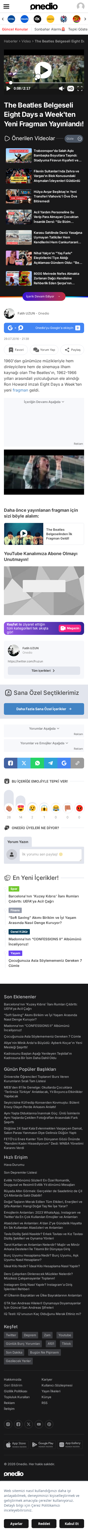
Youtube (64, 1335)
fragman (20, 390)
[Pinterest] (49, 1424)
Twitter (11, 1335)
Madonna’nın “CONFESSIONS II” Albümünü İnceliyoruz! (45, 941)
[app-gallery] (70, 1444)
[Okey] (37, 19)
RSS (44, 1403)
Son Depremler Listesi (20, 1172)
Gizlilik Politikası (15, 1391)
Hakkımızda (12, 1379)
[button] (71, 88)
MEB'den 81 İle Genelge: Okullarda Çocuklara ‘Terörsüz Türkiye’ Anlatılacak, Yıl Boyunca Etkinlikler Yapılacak (43, 1091)
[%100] (50, 19)
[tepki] (9, 808)
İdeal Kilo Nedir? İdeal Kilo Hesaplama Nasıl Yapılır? (42, 1266)
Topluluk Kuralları (17, 1397)
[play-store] (43, 1444)
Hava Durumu (14, 1165)
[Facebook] (18, 1424)
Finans (15, 910)
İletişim (9, 1409)
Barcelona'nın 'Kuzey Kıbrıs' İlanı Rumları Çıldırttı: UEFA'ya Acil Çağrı (44, 898)
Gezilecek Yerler (18, 1361)
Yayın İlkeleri (51, 1391)
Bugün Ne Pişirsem (44, 1352)
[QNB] (63, 19)
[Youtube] (39, 1424)
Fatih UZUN (33, 313)
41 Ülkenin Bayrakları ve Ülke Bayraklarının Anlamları (43, 1295)
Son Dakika (14, 1352)
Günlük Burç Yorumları (23, 1343)
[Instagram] (8, 1424)
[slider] (44, 82)
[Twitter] (28, 1424)
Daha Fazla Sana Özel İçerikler (41, 709)
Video (26, 41)
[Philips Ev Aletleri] (24, 19)
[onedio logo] (41, 1474)
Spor (14, 889)
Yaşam (15, 953)
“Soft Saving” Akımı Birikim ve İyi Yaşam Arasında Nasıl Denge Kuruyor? (42, 920)
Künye (46, 1397)
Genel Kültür (19, 931)
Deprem (30, 1335)
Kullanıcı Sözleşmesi (57, 1385)
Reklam (9, 1403)
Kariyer (47, 1379)
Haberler (11, 41)
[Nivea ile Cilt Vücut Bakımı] (11, 19)
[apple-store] (17, 1444)
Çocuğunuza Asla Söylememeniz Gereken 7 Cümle (45, 963)
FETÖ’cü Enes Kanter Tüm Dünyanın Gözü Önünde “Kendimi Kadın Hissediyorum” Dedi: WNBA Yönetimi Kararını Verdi (43, 1143)
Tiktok (66, 1343)
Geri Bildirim (13, 1385)
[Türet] (76, 19)
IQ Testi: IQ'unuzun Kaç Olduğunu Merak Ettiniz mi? (42, 1314)
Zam (47, 1335)
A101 (51, 1343)
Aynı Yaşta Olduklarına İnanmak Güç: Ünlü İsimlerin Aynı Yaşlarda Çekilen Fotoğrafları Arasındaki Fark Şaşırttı (42, 1117)
